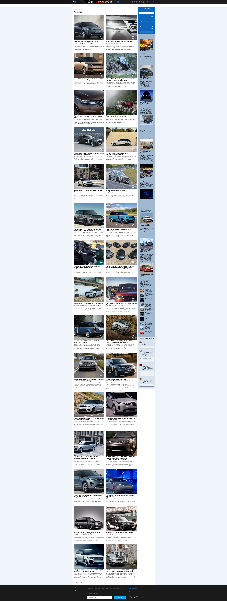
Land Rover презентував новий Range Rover (88, 79)
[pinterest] (137, 2)
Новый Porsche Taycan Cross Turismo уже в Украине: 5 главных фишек (146, 250)
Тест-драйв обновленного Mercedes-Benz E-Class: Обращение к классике (146, 225)
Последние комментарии (147, 338)
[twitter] (134, 2)
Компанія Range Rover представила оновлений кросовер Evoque (145, 77)
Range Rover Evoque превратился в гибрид (88, 303)
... (143, 374)
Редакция (131, 591)
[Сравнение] (147, 2)
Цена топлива (146, 8)
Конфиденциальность (133, 588)
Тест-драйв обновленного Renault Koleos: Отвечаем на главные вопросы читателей (146, 127)
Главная (75, 9)
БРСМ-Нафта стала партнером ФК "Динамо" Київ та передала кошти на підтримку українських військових (146, 52)
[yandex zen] (141, 2)
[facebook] (130, 2)
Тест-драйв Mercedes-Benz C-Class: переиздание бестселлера (146, 151)
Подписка (120, 597)
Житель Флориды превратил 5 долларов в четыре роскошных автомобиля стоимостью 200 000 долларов (120, 458)
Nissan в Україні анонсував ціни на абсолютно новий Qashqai (146, 176)
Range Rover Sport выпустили (116, 116)
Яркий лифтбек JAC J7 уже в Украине (146, 275)
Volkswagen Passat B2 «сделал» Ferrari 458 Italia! (147, 381)
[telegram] (139, 2)
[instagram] (132, 2)
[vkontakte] (144, 2)
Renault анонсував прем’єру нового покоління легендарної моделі (146, 102)
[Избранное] (150, 2)
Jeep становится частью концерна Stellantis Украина (146, 200)
